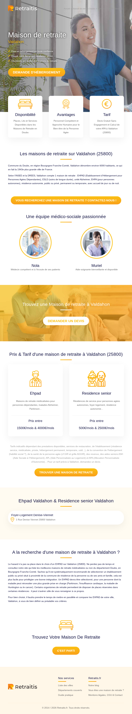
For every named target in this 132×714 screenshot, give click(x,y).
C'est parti (66, 650)
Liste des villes (65, 685)
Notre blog (93, 685)
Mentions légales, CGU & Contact (105, 695)
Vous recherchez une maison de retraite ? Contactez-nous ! (66, 200)
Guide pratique (65, 695)
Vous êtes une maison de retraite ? (106, 690)
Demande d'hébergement (36, 72)
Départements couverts (70, 690)
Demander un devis (66, 321)
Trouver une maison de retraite (66, 472)
